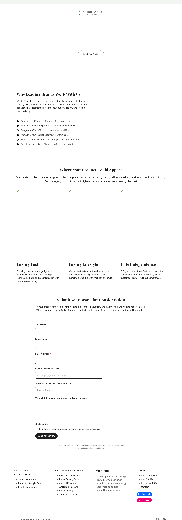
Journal (138, 12)
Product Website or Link (47, 368)
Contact (118, 12)
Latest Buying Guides (69, 479)
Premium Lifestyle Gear (29, 483)
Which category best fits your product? (55, 383)
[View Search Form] (25, 12)
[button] (91, 54)
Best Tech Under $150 (70, 475)
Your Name (40, 324)
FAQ (158, 12)
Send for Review (46, 436)
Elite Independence (138, 264)
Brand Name (41, 339)
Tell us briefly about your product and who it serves (61, 398)
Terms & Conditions (69, 494)
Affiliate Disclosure (68, 487)
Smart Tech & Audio (28, 479)
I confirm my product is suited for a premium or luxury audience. (69, 429)
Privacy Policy (66, 490)
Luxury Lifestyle (83, 264)
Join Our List (147, 479)
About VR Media (149, 475)
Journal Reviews (67, 483)
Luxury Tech (28, 264)
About (69, 12)
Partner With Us (149, 483)
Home (42, 12)
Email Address (43, 354)
